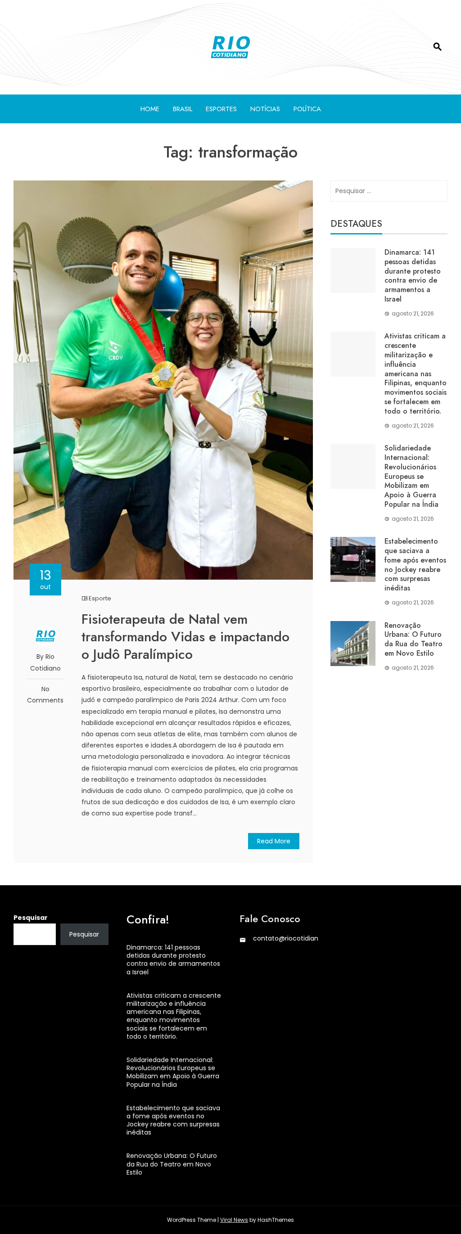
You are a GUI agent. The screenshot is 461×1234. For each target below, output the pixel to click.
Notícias (265, 109)
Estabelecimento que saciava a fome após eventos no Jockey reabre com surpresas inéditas (415, 564)
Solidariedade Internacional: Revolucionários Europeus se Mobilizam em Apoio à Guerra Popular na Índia (411, 476)
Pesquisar (31, 917)
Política (307, 109)
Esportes (221, 109)
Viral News (234, 1220)
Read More (273, 841)
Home (149, 109)
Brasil (182, 109)
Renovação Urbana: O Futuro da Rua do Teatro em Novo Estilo (413, 639)
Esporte (100, 598)
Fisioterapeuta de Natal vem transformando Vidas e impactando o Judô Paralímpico (185, 636)
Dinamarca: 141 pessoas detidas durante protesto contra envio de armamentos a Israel (412, 275)
